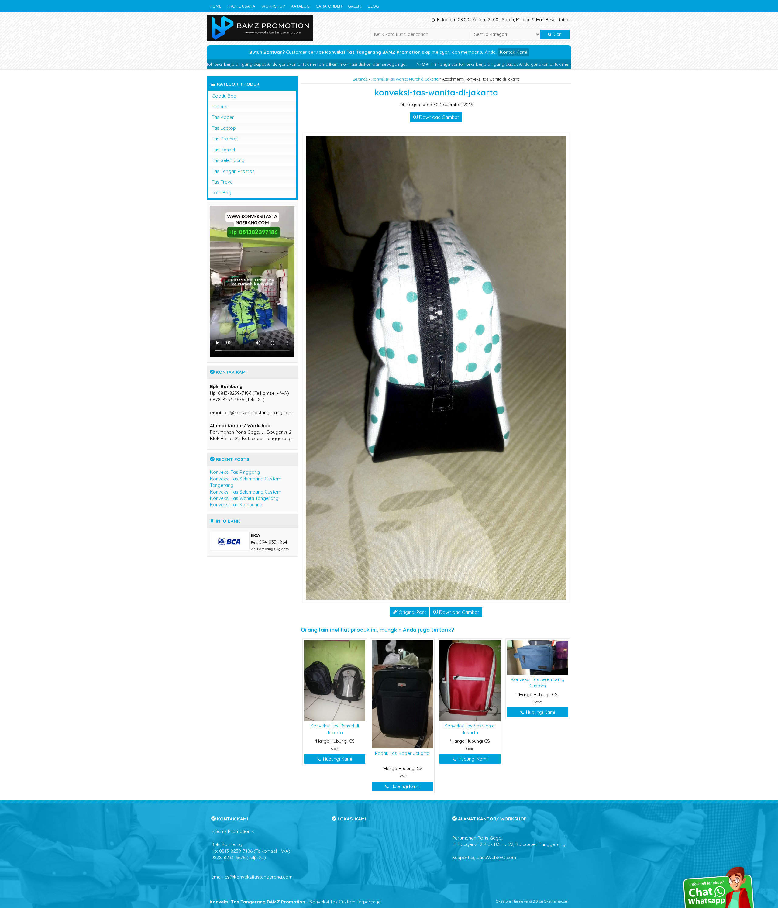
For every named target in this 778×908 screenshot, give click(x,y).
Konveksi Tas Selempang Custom (245, 492)
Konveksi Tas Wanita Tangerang (244, 498)
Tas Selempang (228, 160)
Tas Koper (223, 117)
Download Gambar (438, 117)
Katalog (300, 6)
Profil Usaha (241, 6)
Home (215, 6)
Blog (373, 6)
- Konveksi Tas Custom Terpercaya (295, 902)
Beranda (360, 79)
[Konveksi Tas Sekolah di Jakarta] (470, 680)
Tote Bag (221, 192)
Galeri (355, 6)
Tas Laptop (224, 128)
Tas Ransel (223, 150)
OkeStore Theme (509, 901)
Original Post (412, 612)
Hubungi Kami (337, 759)
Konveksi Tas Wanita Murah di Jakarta (405, 79)
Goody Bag (224, 96)
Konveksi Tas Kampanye (236, 504)
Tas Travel (223, 182)
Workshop (273, 6)
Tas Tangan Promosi (234, 171)
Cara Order (329, 6)
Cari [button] (557, 34)
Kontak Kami (513, 52)
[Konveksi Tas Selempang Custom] (537, 657)
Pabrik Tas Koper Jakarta (402, 753)
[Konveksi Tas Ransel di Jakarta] (334, 680)
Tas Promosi (225, 139)
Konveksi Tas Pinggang (235, 472)
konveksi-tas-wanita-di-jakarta (436, 92)
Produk (219, 106)
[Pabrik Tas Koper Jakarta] (402, 694)
